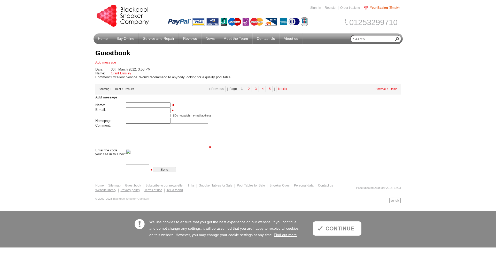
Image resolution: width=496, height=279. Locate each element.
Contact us (325, 185)
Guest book (133, 185)
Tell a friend (175, 190)
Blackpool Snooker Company (131, 198)
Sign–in (315, 8)
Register (331, 8)
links (191, 185)
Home (99, 185)
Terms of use (153, 190)
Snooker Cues (279, 185)
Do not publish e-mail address (193, 115)
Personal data (304, 185)
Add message (105, 62)
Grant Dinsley (121, 73)
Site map (114, 185)
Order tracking (350, 8)
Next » (282, 89)
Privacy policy (130, 190)
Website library (105, 190)
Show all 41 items (386, 88)
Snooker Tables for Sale (216, 185)
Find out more (285, 235)
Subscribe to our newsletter (164, 185)
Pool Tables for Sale (251, 185)
